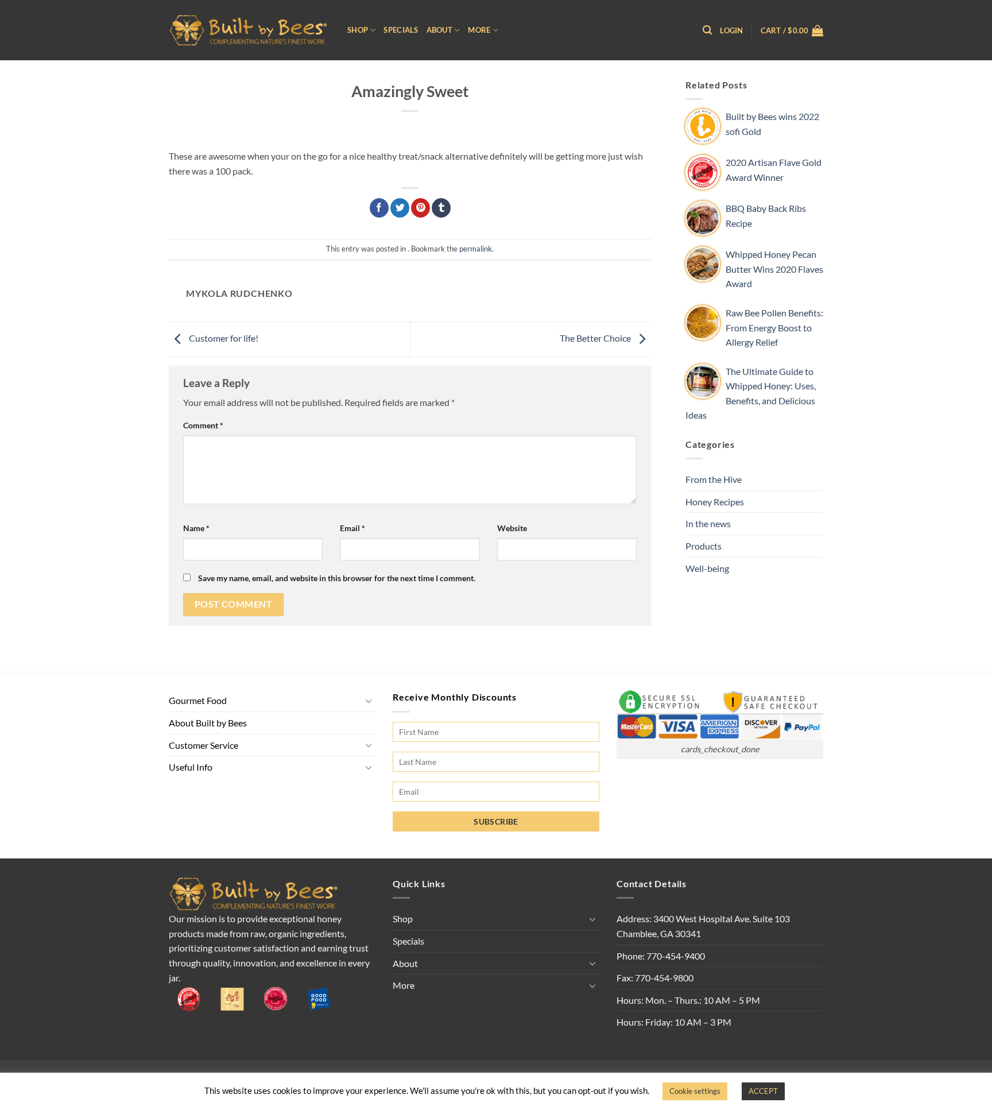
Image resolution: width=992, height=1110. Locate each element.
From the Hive (713, 479)
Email (352, 528)
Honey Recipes (714, 501)
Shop (357, 29)
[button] (707, 30)
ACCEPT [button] (763, 1091)
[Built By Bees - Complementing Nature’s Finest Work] (249, 30)
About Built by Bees (208, 722)
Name (196, 528)
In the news (708, 523)
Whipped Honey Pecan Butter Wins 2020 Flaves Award (774, 269)
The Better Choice (596, 337)
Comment (203, 425)
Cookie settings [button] (694, 1091)
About (439, 29)
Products (703, 545)
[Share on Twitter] (399, 208)
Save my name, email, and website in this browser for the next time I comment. (336, 578)
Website (512, 528)
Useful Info (190, 766)
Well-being (707, 568)
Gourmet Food (198, 700)
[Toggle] (368, 700)
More (479, 29)
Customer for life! (222, 337)
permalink (475, 248)
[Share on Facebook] (379, 208)
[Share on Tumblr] (441, 208)
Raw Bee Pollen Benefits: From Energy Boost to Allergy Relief (774, 327)
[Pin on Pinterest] (420, 208)
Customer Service (203, 745)
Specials (400, 29)
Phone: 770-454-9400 (661, 955)
